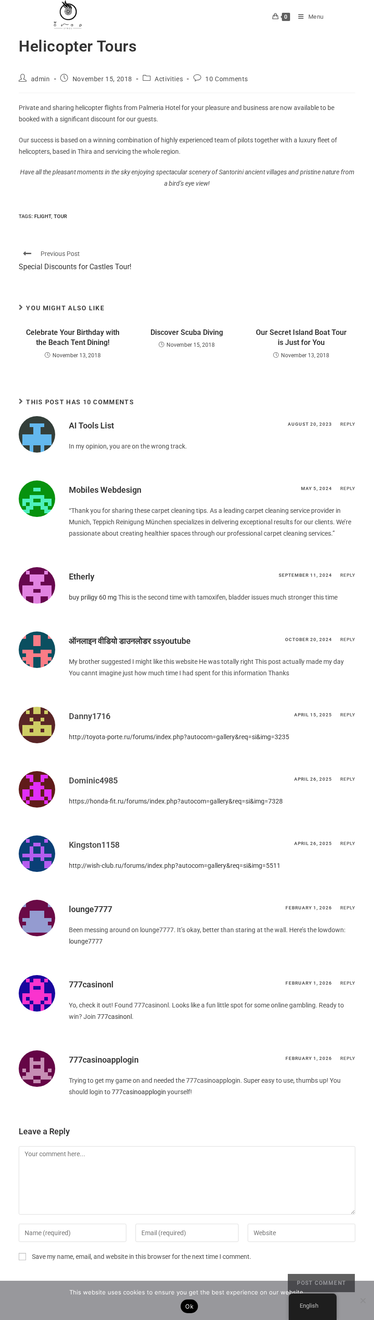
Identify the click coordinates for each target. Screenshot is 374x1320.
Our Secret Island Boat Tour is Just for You (301, 337)
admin (40, 79)
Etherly (81, 576)
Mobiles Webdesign (105, 490)
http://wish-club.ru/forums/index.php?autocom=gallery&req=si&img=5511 (174, 865)
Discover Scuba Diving (187, 332)
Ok (189, 1306)
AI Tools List (91, 425)
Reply (347, 424)
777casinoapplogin (104, 1059)
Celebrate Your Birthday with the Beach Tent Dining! (72, 337)
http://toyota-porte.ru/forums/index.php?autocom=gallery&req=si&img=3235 (179, 737)
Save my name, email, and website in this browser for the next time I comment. (141, 1256)
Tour (60, 216)
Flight (42, 216)
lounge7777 (90, 909)
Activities (169, 79)
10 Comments (226, 79)
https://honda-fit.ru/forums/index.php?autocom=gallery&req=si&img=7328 (176, 801)
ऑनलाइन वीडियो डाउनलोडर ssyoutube (130, 641)
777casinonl (91, 984)
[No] (362, 1300)
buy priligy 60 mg (93, 597)
